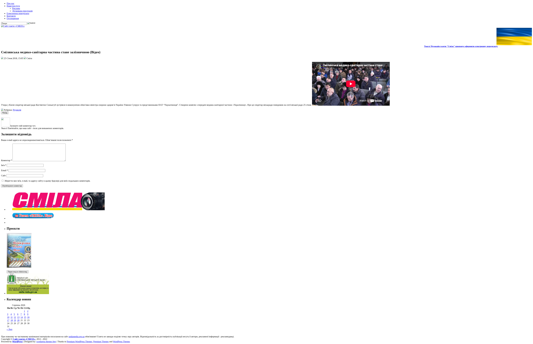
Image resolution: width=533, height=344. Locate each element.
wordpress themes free (46, 341)
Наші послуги (13, 6)
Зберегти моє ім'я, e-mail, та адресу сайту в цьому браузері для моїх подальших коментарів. (47, 181)
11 (12, 317)
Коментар (6, 160)
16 (28, 317)
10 (8, 317)
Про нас (10, 3)
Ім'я (3, 165)
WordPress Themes (121, 341)
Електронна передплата (18, 13)
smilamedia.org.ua (77, 336)
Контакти (11, 16)
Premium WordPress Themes (79, 341)
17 (8, 320)
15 (25, 317)
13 (18, 317)
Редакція (17, 110)
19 (15, 320)
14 (22, 317)
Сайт (3, 175)
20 (18, 320)
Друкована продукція (22, 11)
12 (15, 317)
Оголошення (13, 18)
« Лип (9, 329)
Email (4, 170)
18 (12, 320)
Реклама (16, 8)
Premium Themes (101, 341)
